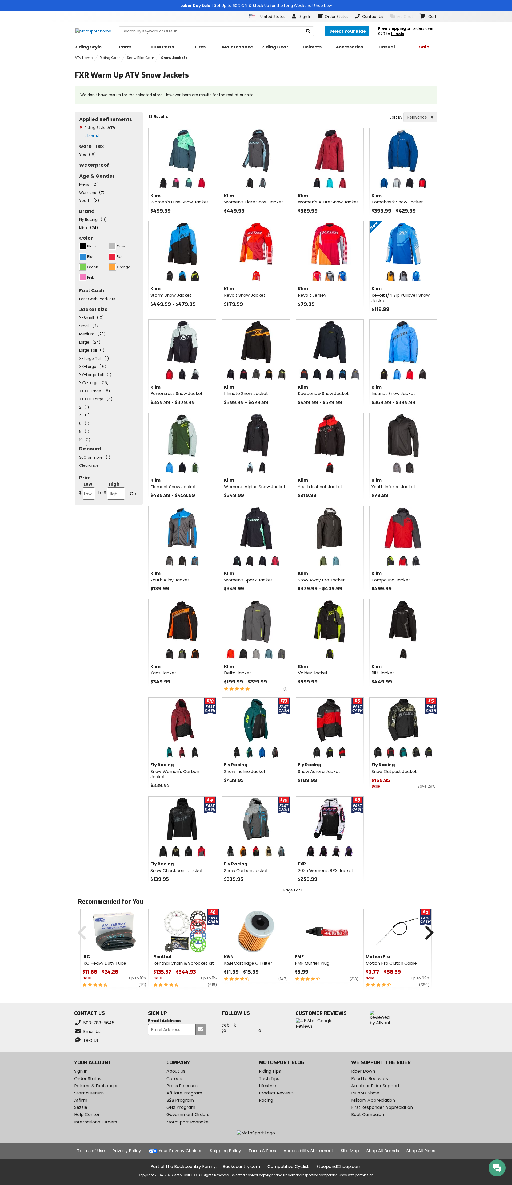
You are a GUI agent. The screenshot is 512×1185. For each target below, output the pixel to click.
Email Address (164, 1021)
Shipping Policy (225, 1151)
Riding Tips (270, 1071)
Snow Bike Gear (140, 57)
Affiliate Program (184, 1093)
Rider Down (363, 1071)
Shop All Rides (420, 1151)
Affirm (80, 1100)
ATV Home (84, 57)
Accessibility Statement (308, 1151)
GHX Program (180, 1107)
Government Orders (187, 1114)
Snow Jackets (174, 57)
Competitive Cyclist (288, 1166)
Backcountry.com (241, 1166)
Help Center (87, 1114)
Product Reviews (276, 1093)
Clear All (92, 136)
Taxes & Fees (262, 1151)
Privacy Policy (126, 1151)
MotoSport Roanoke (187, 1122)
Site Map (350, 1151)
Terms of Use (91, 1151)
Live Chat (404, 16)
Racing (266, 1100)
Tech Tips (269, 1079)
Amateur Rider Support (375, 1086)
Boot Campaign (367, 1114)
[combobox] (420, 117)
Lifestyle (267, 1086)
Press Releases (182, 1086)
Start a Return (89, 1093)
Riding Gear (110, 57)
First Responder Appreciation (382, 1107)
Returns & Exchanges (96, 1086)
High (108, 488)
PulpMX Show (365, 1093)
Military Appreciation (373, 1100)
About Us (175, 1071)
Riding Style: (100, 127)
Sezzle (80, 1107)
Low (85, 488)
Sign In (80, 1071)
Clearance (89, 465)
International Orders (95, 1122)
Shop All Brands (382, 1151)
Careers (174, 1079)
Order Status (87, 1079)
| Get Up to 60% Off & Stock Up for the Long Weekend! (256, 5)
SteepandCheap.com (338, 1166)
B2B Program (180, 1100)
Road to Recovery (370, 1079)
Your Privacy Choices (180, 1150)
